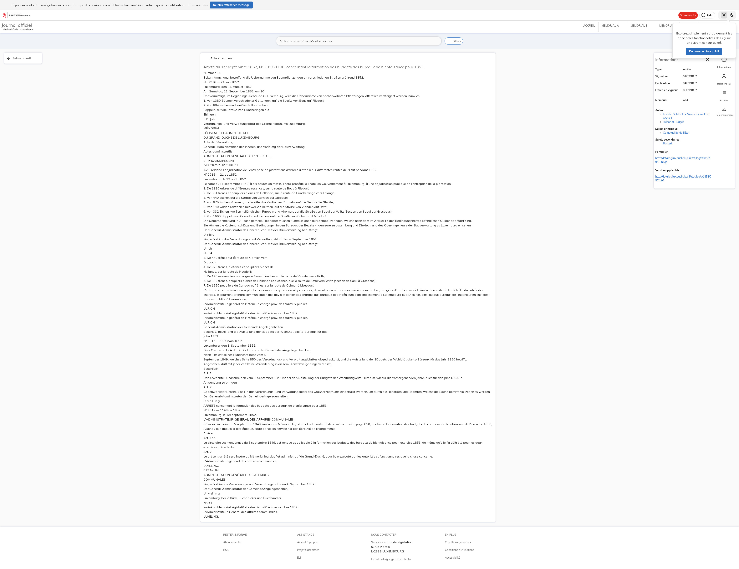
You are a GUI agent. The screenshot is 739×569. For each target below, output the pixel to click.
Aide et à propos (307, 542)
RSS (226, 550)
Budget (667, 143)
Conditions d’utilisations (459, 550)
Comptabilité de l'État (676, 132)
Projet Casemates (308, 550)
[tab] (724, 62)
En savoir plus (198, 5)
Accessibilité (452, 557)
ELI (299, 557)
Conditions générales (458, 542)
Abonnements (232, 542)
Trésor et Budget (673, 122)
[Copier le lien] (674, 152)
